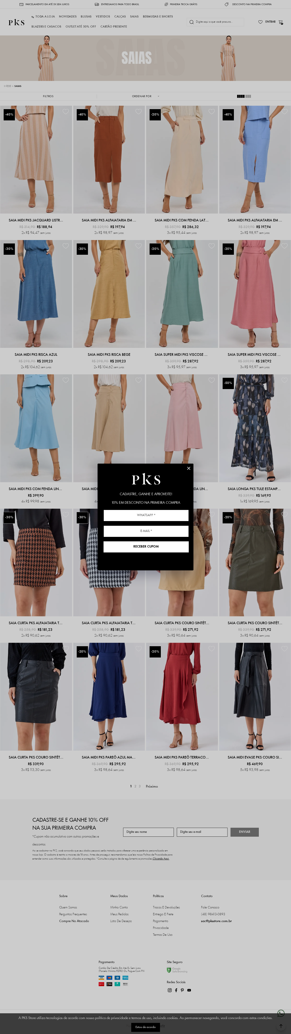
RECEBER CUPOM (146, 546)
